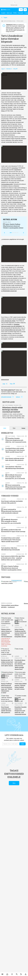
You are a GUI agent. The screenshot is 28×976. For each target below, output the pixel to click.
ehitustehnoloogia (6, 397)
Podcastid (20, 13)
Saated (7, 472)
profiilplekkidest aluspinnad (9, 291)
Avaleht (3, 13)
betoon (18, 397)
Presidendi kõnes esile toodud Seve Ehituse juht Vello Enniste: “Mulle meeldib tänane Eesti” (15, 450)
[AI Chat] (21, 974)
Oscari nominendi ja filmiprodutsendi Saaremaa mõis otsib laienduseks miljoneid (15, 486)
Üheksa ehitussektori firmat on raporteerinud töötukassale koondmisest (6, 633)
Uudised (7, 446)
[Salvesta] (26, 436)
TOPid (15, 13)
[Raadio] (12, 974)
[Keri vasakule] (4, 232)
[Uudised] (7, 974)
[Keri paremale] (23, 232)
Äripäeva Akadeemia (6, 603)
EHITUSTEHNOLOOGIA (9, 21)
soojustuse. (15, 168)
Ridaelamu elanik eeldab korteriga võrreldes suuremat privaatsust (12, 409)
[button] (10, 743)
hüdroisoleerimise (17, 202)
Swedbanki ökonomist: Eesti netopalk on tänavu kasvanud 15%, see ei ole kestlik (15, 476)
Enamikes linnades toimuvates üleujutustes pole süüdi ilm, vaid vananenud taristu (15, 440)
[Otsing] (16, 974)
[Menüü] (2, 974)
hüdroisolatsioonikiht (7, 184)
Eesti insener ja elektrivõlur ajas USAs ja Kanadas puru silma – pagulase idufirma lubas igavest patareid (13, 558)
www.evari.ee (5, 379)
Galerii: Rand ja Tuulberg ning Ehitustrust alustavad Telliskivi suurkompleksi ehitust (13, 226)
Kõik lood (9, 13)
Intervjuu (4, 656)
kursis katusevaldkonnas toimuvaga (11, 330)
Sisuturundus (9, 405)
